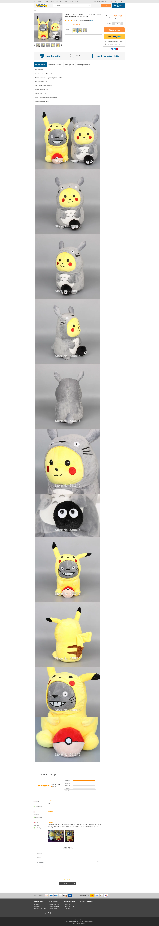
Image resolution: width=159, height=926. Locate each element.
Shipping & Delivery (49, 1)
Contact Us (67, 904)
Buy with (110, 36)
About (65, 1)
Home (35, 1)
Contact (77, 1)
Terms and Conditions (40, 908)
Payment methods (54, 904)
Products (40, 1)
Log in (123, 1)
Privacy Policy (37, 906)
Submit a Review (65, 884)
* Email (39, 857)
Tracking (71, 1)
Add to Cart (115, 30)
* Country (39, 860)
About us (36, 904)
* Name (39, 853)
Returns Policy (59, 1)
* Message (40, 866)
